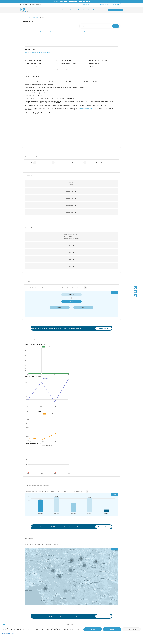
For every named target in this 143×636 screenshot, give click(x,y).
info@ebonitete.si (36, 4)
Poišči (115, 26)
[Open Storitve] (67, 10)
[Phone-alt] (135, 287)
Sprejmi (93, 629)
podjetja (35, 17)
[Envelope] (135, 291)
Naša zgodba (86, 4)
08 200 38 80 (25, 4)
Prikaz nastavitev (131, 629)
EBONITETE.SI (27, 17)
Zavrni (112, 629)
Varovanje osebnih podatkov (8, 633)
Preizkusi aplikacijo (103, 328)
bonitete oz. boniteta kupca (86, 108)
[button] (140, 624)
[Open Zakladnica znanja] (90, 10)
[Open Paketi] (75, 10)
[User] (135, 295)
